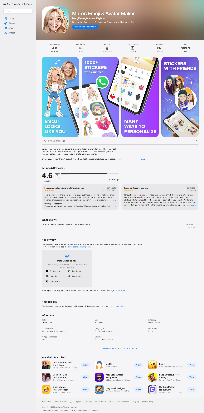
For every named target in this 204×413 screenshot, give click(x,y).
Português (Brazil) (123, 402)
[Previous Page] (39, 97)
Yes (43, 339)
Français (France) (101, 402)
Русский (79, 402)
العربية (71, 402)
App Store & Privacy (68, 410)
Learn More (120, 290)
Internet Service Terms (50, 410)
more (143, 159)
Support (95, 410)
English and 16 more (103, 331)
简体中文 (88, 402)
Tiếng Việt (135, 402)
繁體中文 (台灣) (147, 402)
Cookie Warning (83, 410)
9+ (149, 331)
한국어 (111, 402)
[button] (18, 19)
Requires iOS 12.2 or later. (53, 331)
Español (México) (60, 402)
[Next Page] (201, 97)
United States (46, 402)
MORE (113, 200)
